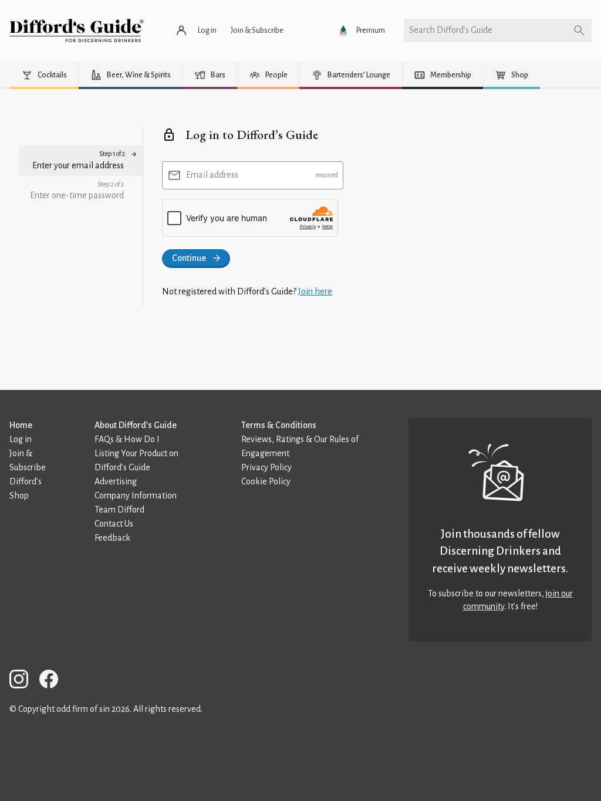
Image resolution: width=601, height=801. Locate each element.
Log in (20, 439)
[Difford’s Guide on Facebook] (53, 681)
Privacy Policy (266, 467)
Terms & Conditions (278, 425)
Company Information (135, 495)
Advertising (115, 481)
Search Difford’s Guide (450, 30)
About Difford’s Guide (135, 425)
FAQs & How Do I (127, 439)
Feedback (112, 537)
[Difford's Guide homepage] (76, 30)
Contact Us (113, 523)
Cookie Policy (266, 481)
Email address (212, 174)
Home (20, 425)
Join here (315, 291)
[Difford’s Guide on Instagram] (23, 681)
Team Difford (119, 509)
